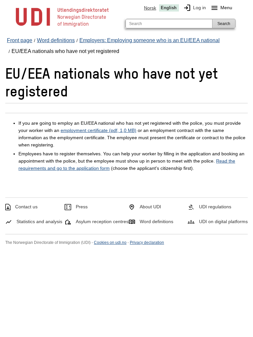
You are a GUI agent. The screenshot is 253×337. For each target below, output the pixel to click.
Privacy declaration (147, 242)
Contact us (26, 206)
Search (223, 23)
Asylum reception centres (102, 221)
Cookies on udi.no (110, 242)
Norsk (150, 8)
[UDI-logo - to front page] (62, 26)
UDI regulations (215, 206)
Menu (221, 8)
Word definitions (156, 221)
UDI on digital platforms (223, 221)
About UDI (150, 206)
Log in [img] (194, 8)
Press (82, 206)
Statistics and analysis (39, 221)
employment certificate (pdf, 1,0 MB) (98, 130)
